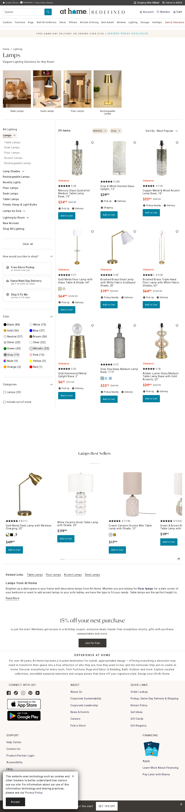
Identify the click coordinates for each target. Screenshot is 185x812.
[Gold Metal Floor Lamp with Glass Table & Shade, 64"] (60, 289)
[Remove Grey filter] (119, 130)
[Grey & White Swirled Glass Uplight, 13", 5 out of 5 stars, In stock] (119, 158)
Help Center (14, 742)
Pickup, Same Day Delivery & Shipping (154, 698)
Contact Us (13, 748)
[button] (92, 10)
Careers (75, 718)
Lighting (17, 49)
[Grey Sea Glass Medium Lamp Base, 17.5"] (102, 378)
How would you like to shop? (21, 256)
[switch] (92, 142)
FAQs (10, 769)
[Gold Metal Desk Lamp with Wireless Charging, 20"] (8, 535)
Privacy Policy (33, 792)
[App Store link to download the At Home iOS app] (24, 703)
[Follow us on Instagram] (23, 693)
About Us (76, 691)
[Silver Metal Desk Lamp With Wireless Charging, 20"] (16, 535)
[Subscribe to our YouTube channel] (37, 693)
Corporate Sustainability (85, 698)
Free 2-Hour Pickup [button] (44, 3)
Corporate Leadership (84, 705)
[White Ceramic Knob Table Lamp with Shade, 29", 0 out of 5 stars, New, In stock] (80, 494)
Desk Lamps (92, 574)
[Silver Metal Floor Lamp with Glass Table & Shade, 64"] (64, 289)
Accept (15, 801)
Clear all (28, 244)
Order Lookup (139, 691)
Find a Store (78, 725)
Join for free (92, 643)
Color (6, 316)
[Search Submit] (48, 12)
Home (6, 49)
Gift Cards (137, 718)
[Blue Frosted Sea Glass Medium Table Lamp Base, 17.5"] (106, 378)
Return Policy (139, 705)
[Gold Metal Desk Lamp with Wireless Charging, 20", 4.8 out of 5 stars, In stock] (29, 494)
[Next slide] (178, 559)
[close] (73, 777)
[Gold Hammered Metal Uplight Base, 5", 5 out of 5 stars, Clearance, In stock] (77, 341)
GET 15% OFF (107, 806)
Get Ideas (137, 712)
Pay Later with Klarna (156, 774)
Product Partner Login (21, 755)
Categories (10, 384)
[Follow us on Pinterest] (30, 693)
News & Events (79, 712)
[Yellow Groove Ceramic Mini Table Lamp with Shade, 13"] (115, 535)
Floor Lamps (53, 574)
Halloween (28, 2)
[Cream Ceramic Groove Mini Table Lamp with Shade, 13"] (111, 535)
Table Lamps (35, 574)
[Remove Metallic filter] (105, 130)
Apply (146, 761)
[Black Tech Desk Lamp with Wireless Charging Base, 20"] (12, 535)
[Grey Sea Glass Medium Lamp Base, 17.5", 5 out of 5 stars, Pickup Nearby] (119, 341)
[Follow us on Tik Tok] (16, 693)
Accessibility (14, 762)
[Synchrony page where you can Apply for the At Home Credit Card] (151, 748)
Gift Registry (139, 725)
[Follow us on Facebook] (8, 693)
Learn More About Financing (160, 767)
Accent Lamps (73, 574)
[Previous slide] (173, 559)
